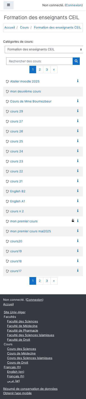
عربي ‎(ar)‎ (13, 381)
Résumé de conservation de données (30, 389)
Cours (24, 27)
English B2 (17, 191)
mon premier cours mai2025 (30, 231)
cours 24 (16, 151)
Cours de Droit (17, 362)
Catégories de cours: (18, 42)
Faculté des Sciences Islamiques (30, 335)
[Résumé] (78, 81)
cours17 (16, 271)
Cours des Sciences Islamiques (29, 358)
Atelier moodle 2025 (24, 81)
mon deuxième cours (25, 91)
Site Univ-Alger (14, 312)
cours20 (16, 241)
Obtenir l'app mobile (17, 393)
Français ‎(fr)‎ (12, 367)
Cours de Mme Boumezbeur (30, 101)
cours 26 (16, 131)
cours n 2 (17, 211)
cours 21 (16, 181)
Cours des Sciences (21, 349)
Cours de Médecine (21, 353)
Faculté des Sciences (22, 321)
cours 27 (16, 121)
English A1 (17, 201)
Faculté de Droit (18, 340)
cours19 (16, 251)
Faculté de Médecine (22, 326)
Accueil (9, 27)
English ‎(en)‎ (15, 372)
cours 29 (16, 111)
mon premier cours (24, 221)
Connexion (74, 5)
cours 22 (16, 171)
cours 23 (16, 161)
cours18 (16, 261)
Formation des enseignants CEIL (57, 27)
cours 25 (16, 141)
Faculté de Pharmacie (22, 330)
